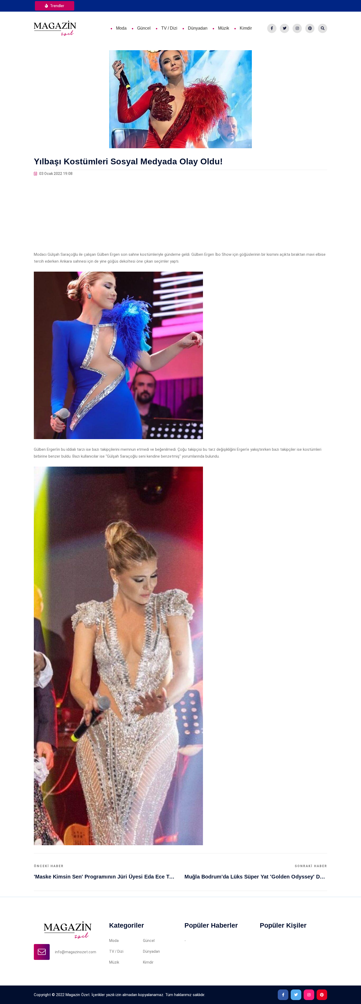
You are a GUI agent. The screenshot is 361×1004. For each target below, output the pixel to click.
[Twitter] (284, 28)
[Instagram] (297, 28)
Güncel (144, 28)
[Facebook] (271, 28)
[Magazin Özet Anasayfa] (55, 28)
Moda (121, 28)
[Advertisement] (180, 214)
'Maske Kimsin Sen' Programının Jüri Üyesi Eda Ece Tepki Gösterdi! (105, 877)
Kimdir (246, 28)
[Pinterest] (309, 28)
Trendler (56, 5)
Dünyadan (197, 28)
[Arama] (322, 28)
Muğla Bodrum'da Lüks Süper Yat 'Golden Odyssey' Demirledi (255, 877)
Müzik (223, 28)
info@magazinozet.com (75, 952)
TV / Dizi (169, 28)
